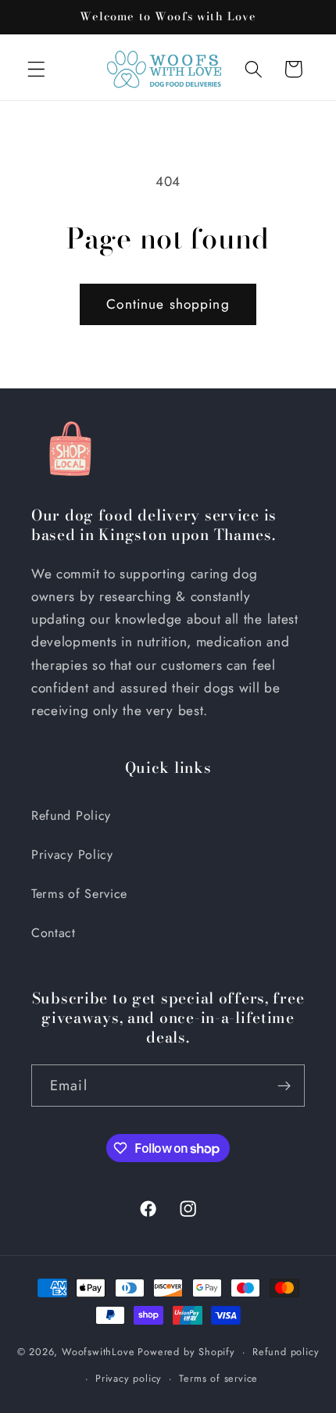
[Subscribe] (284, 1085)
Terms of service (218, 1378)
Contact (53, 933)
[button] (36, 69)
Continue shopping (168, 304)
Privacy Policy (72, 855)
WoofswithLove (98, 1351)
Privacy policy (128, 1378)
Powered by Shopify (186, 1351)
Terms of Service (79, 894)
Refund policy (285, 1351)
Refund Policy (71, 816)
